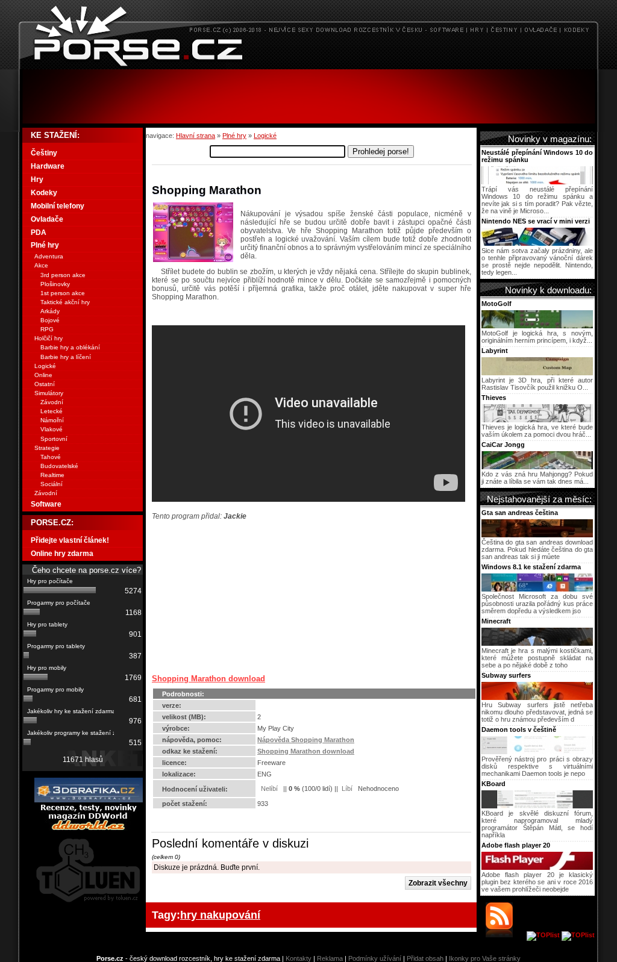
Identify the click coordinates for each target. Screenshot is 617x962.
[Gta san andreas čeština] (537, 535)
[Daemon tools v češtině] (537, 751)
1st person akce (62, 293)
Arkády (50, 311)
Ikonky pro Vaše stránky (485, 958)
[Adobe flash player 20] (537, 867)
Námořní (52, 420)
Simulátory (48, 393)
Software (46, 504)
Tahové (50, 457)
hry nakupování (220, 914)
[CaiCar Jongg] (537, 466)
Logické (265, 135)
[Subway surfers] (537, 697)
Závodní (51, 402)
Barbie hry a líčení (65, 357)
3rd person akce (63, 275)
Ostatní (44, 384)
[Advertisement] (308, 96)
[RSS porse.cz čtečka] (505, 935)
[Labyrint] (537, 372)
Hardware (47, 166)
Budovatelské (59, 466)
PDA (38, 232)
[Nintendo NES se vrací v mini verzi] (537, 243)
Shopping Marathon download (208, 678)
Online (43, 375)
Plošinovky (55, 284)
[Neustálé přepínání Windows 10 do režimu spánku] (537, 182)
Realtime (52, 475)
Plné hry (234, 135)
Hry (37, 179)
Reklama (330, 958)
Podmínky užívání (374, 958)
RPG (47, 329)
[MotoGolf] (537, 326)
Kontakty (299, 958)
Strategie (47, 448)
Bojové (50, 320)
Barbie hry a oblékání (70, 347)
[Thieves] (537, 419)
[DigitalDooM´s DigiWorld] (88, 828)
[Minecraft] (537, 643)
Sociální (51, 484)
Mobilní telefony (57, 206)
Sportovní (53, 439)
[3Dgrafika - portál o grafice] (88, 800)
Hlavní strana (195, 135)
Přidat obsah (425, 958)
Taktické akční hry (65, 302)
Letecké (51, 411)
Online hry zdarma (62, 553)
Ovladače (47, 219)
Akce (41, 265)
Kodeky (44, 193)
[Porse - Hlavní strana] (308, 66)
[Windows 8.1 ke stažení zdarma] (537, 589)
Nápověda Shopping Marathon (305, 739)
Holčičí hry (48, 338)
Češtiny (44, 153)
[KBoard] (537, 806)
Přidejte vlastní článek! (70, 540)
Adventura (48, 256)
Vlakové (51, 429)
